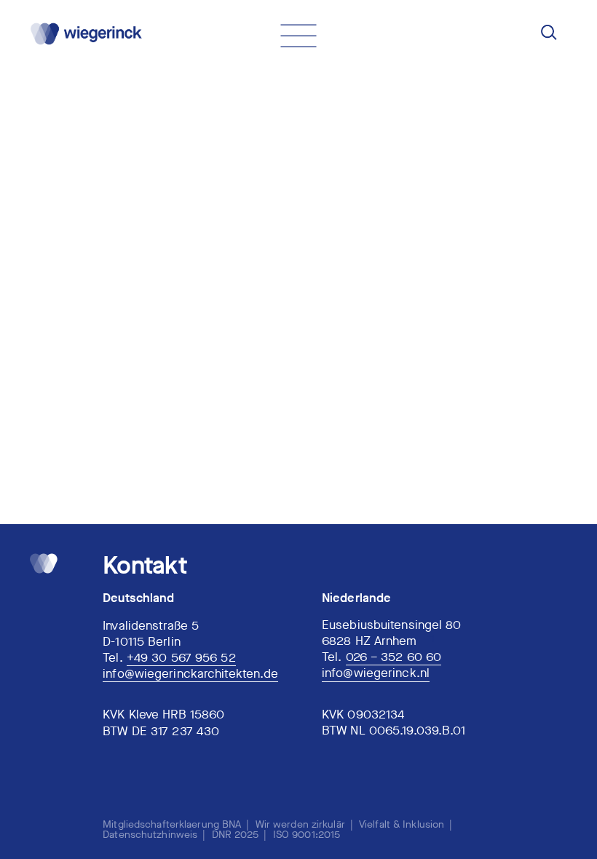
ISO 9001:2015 (306, 835)
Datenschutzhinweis (150, 835)
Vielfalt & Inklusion (401, 824)
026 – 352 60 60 (394, 657)
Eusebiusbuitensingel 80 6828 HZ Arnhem (392, 633)
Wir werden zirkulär (300, 824)
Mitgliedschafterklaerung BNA (172, 824)
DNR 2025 (235, 835)
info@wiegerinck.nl (376, 673)
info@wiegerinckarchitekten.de (190, 674)
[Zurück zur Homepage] (84, 33)
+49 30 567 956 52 (181, 658)
